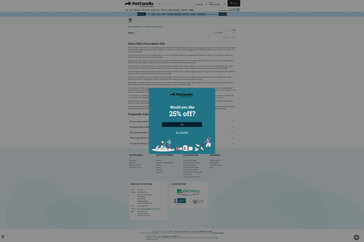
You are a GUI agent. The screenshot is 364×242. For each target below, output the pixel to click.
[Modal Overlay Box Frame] (182, 121)
